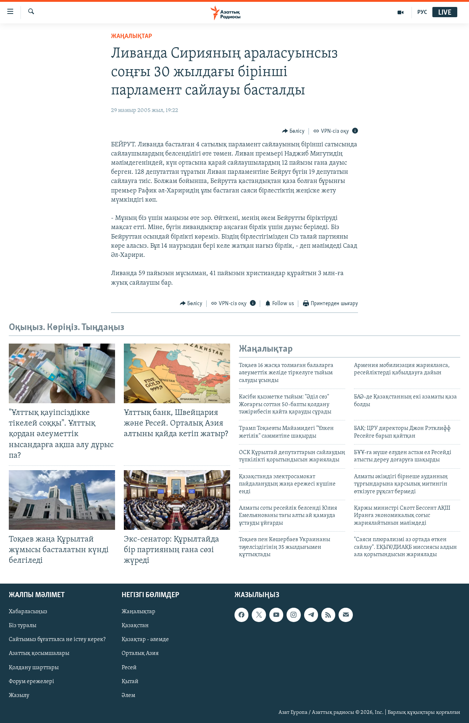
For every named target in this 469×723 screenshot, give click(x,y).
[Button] (293, 131)
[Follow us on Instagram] (293, 615)
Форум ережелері (31, 682)
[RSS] (328, 615)
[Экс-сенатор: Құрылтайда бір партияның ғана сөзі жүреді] (177, 500)
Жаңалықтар (138, 612)
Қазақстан (135, 626)
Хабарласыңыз (28, 612)
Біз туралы (22, 626)
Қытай (130, 682)
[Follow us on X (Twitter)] (259, 615)
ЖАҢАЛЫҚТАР (131, 36)
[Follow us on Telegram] (311, 615)
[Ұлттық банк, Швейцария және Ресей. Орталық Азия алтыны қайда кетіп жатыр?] (177, 373)
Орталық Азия (140, 654)
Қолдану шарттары (34, 668)
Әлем (128, 695)
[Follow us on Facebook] (241, 615)
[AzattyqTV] (400, 12)
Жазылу (19, 695)
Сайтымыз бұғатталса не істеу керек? (57, 640)
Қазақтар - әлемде (145, 640)
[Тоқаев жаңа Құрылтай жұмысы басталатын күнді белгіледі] (62, 500)
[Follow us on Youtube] (276, 615)
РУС (422, 12)
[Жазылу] (345, 615)
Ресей (129, 668)
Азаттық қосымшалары (39, 654)
